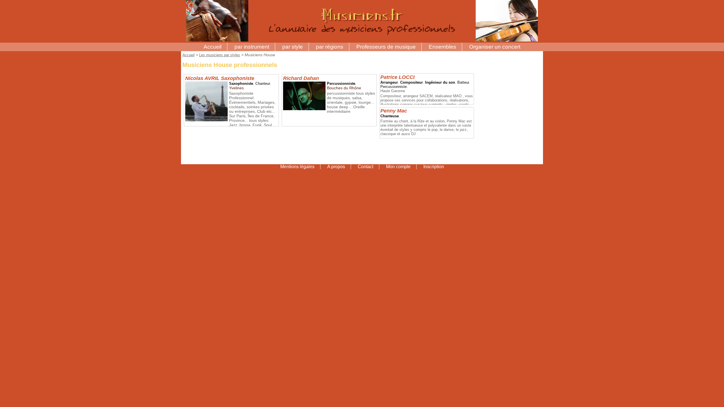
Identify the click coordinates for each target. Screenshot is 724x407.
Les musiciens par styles (219, 55)
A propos (336, 166)
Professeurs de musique (386, 47)
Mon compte (398, 166)
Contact (365, 166)
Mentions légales (297, 166)
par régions (329, 47)
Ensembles (442, 47)
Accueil (212, 47)
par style (292, 47)
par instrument (251, 47)
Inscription (433, 166)
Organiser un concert (494, 47)
